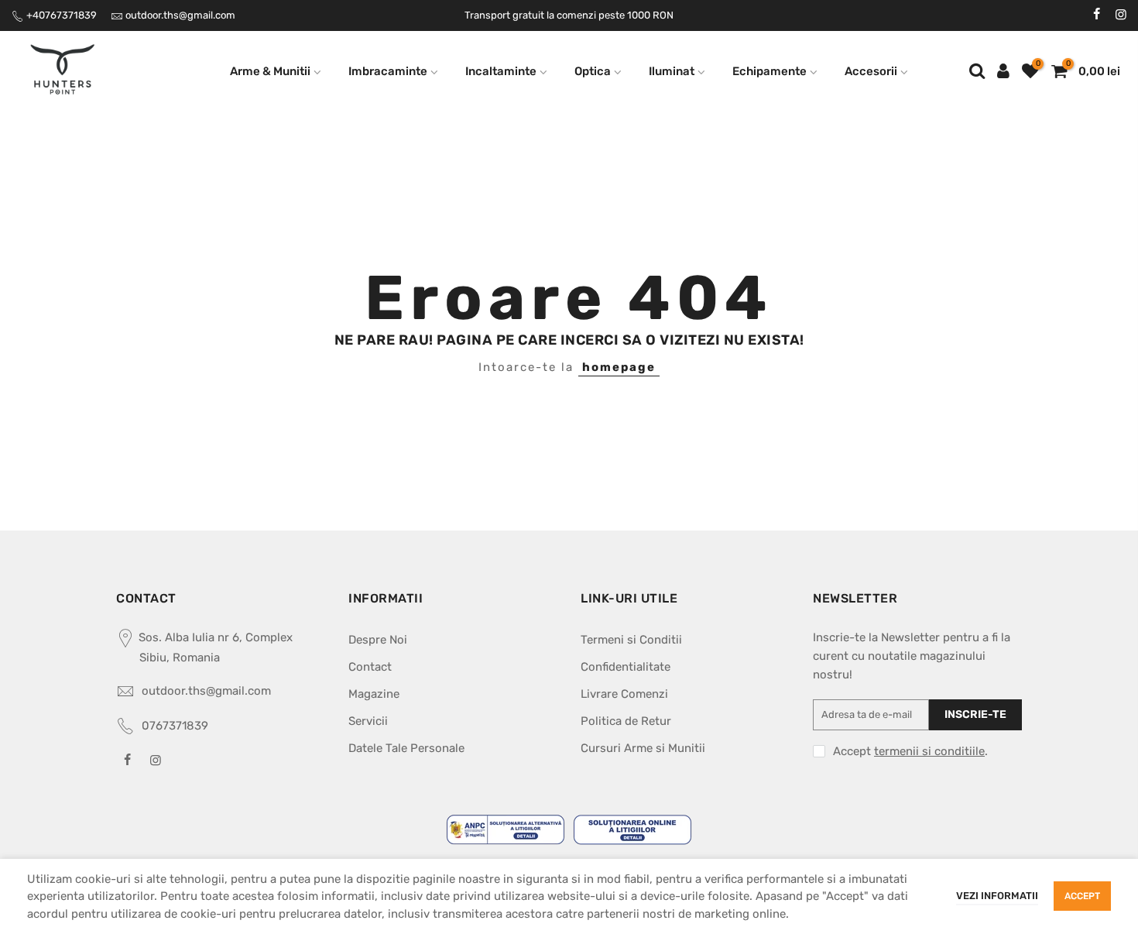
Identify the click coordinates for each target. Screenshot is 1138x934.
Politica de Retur (626, 721)
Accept (1082, 896)
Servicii (368, 721)
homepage (619, 367)
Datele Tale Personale (406, 748)
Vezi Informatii (997, 895)
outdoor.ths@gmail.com (180, 15)
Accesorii (871, 71)
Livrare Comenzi (624, 694)
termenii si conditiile (929, 751)
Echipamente (769, 71)
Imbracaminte (387, 71)
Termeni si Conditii (631, 640)
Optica (592, 71)
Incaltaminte (500, 71)
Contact (370, 667)
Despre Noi (377, 640)
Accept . (910, 751)
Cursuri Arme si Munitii (643, 748)
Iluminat (671, 71)
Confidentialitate (625, 667)
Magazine (373, 694)
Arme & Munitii (270, 71)
